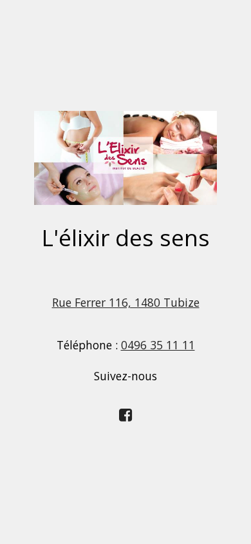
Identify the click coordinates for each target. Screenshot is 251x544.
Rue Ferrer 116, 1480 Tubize (126, 302)
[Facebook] (126, 414)
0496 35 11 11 (158, 345)
